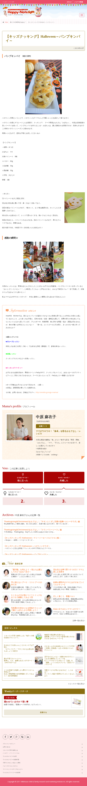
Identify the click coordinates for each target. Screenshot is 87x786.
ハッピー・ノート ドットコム (11, 753)
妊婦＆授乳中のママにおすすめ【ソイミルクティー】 (68, 583)
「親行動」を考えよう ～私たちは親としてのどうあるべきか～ (26, 570)
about (69, 2)
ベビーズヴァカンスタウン (10, 766)
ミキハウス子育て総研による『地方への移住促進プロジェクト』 (19, 637)
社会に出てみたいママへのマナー (66, 609)
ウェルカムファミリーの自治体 (11, 772)
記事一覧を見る (78, 620)
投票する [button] (43, 712)
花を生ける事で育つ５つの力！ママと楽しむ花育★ (68, 570)
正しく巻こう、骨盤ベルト (64, 596)
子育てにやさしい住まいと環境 (11, 763)
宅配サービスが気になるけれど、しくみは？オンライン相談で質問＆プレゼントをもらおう (59, 673)
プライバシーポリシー (9, 744)
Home (6, 22)
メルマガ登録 (78, 2)
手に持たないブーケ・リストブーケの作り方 (26, 583)
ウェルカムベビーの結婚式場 (11, 759)
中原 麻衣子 (46, 417)
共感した (64, 477)
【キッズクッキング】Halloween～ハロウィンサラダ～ (27, 546)
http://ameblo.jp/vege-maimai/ (47, 392)
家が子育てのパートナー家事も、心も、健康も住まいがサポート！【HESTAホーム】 (19, 660)
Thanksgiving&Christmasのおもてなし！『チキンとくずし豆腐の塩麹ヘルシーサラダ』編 (42, 521)
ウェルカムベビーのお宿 (10, 756)
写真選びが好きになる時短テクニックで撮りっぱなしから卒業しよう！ (26, 609)
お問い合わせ (6, 747)
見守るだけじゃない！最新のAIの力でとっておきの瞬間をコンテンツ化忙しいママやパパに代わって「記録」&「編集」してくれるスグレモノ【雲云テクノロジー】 (59, 660)
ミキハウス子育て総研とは (10, 750)
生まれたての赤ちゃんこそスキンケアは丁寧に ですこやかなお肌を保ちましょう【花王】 (19, 648)
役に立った (23, 477)
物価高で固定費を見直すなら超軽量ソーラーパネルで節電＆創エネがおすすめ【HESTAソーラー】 (59, 637)
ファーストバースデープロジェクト (13, 769)
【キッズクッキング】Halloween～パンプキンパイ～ (26, 554)
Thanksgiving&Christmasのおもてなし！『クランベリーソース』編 (33, 529)
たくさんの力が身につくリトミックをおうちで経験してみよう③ (26, 596)
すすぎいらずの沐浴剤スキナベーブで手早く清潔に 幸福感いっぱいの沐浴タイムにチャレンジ (59, 648)
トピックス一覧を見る (76, 684)
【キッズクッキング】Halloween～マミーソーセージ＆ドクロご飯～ (32, 538)
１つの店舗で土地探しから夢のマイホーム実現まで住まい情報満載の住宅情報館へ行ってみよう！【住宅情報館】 (19, 673)
